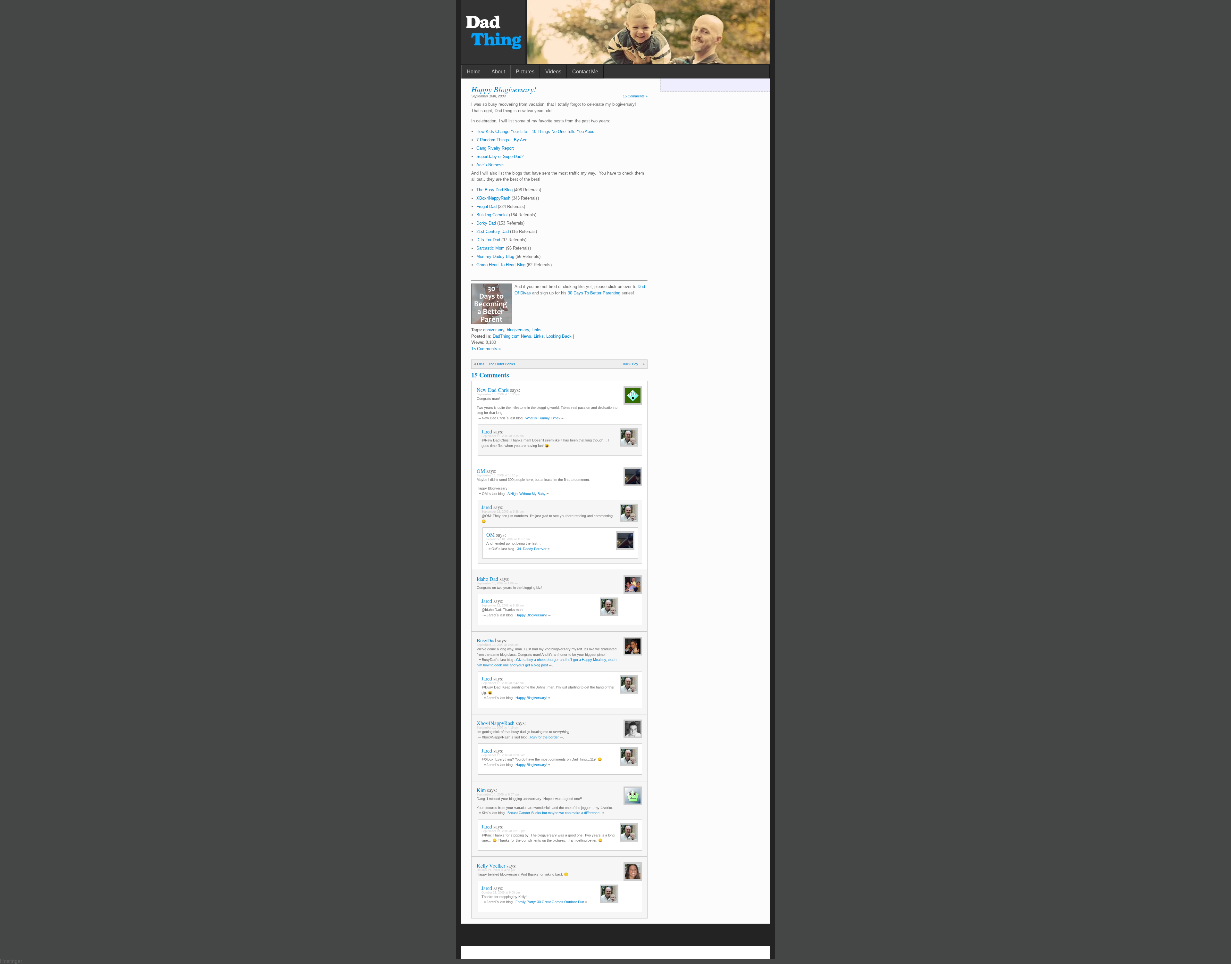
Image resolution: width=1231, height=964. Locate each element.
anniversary (493, 329)
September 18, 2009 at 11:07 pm (508, 539)
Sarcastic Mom (491, 248)
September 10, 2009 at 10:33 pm (499, 394)
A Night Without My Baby (526, 494)
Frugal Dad (486, 206)
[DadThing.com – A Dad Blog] (493, 62)
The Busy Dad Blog (494, 189)
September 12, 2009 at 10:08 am (503, 755)
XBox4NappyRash (493, 198)
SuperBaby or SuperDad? (499, 156)
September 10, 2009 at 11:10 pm (498, 475)
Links (536, 329)
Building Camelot (492, 214)
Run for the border (544, 737)
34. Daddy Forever (532, 549)
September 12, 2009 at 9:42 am (503, 683)
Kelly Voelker (491, 865)
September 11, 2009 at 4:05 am (498, 645)
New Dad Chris (493, 389)
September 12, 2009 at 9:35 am (503, 436)
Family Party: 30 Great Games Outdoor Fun (549, 902)
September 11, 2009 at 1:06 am (498, 583)
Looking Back (559, 336)
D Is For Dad (488, 239)
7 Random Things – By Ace (501, 139)
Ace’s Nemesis (490, 164)
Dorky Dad (486, 223)
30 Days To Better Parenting (594, 293)
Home (474, 71)
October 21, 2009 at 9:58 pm (501, 892)
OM (481, 470)
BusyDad (486, 640)
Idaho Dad (487, 578)
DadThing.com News (512, 336)
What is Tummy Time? (542, 418)
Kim (481, 790)
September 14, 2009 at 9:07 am (498, 794)
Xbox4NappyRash (496, 723)
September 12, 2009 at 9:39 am (503, 605)
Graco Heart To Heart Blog (501, 264)
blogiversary (518, 329)
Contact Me (585, 71)
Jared (487, 431)
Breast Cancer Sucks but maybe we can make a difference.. (554, 813)
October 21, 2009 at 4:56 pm (496, 870)
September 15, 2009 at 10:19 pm (503, 831)
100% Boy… (632, 364)
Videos (553, 71)
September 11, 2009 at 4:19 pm (498, 727)
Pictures (525, 71)
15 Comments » (635, 96)
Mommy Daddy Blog (495, 256)
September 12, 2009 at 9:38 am (503, 511)
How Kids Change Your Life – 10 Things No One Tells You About (536, 131)
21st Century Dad (492, 231)
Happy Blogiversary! (503, 89)
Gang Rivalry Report (495, 148)
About (498, 71)
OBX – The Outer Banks (496, 364)
